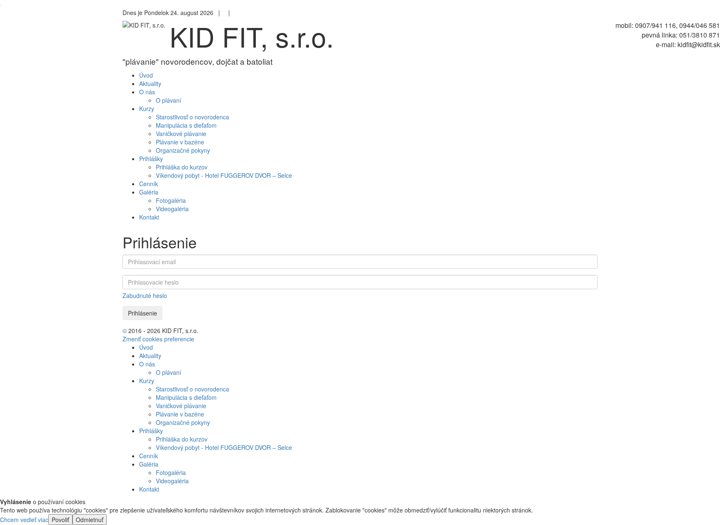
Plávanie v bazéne (180, 142)
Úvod (146, 347)
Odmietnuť (89, 519)
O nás (147, 364)
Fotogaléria (171, 200)
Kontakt (149, 489)
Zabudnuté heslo (144, 295)
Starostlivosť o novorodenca (192, 117)
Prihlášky (151, 431)
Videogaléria (172, 208)
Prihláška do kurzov (182, 167)
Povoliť (60, 519)
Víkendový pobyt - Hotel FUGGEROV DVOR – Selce (224, 175)
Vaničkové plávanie (181, 133)
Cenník (148, 456)
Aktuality (150, 355)
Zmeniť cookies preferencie (158, 339)
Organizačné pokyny (183, 150)
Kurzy (146, 380)
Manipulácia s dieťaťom (186, 125)
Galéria (148, 464)
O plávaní (168, 100)
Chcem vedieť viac (24, 519)
